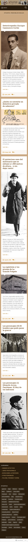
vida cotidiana (17, 527)
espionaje (4, 499)
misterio (16, 514)
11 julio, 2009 (7, 453)
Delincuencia (21, 494)
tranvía (10, 527)
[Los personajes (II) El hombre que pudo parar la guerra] (14, 342)
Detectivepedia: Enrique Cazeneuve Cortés (14, 26)
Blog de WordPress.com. (14, 537)
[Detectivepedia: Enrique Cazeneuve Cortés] (14, 50)
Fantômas (10, 499)
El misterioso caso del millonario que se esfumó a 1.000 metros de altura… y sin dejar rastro (13, 163)
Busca (25, 7)
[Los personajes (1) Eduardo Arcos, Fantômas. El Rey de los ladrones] (14, 411)
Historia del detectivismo (19, 504)
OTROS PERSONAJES (8, 475)
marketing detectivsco (7, 514)
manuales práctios (6, 512)
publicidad (4, 522)
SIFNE (20, 522)
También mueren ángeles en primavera (10, 524)
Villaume (4, 530)
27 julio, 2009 (7, 318)
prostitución (20, 519)
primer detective (11, 519)
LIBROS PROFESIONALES (9, 470)
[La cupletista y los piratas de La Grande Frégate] (14, 284)
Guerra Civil (4, 504)
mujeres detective (6, 517)
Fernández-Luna (18, 499)
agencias (4, 489)
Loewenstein (5, 509)
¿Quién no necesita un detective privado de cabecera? (13, 103)
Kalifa (11, 506)
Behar (3, 491)
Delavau (14, 494)
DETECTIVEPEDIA (5, 496)
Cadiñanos (9, 491)
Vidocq (23, 527)
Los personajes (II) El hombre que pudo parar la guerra (13, 328)
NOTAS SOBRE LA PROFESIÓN (10, 473)
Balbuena (15, 489)
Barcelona (21, 489)
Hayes (10, 504)
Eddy (12, 496)
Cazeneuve (4, 494)
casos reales (16, 491)
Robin (10, 522)
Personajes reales (21, 517)
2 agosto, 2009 (7, 259)
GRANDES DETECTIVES (8, 468)
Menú (5, 8)
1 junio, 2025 (7, 94)
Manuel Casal (15, 512)
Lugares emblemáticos (15, 509)
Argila (9, 489)
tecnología (4, 527)
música (13, 517)
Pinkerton (4, 519)
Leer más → (6, 89)
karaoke (16, 506)
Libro (21, 506)
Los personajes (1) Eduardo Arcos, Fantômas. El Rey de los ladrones (12, 386)
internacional (5, 506)
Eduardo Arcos (19, 496)
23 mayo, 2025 (7, 152)
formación (4, 501)
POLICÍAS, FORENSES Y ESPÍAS (10, 478)
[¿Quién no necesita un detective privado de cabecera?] (14, 117)
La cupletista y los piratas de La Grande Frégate (11, 269)
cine (10, 494)
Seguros (15, 522)
